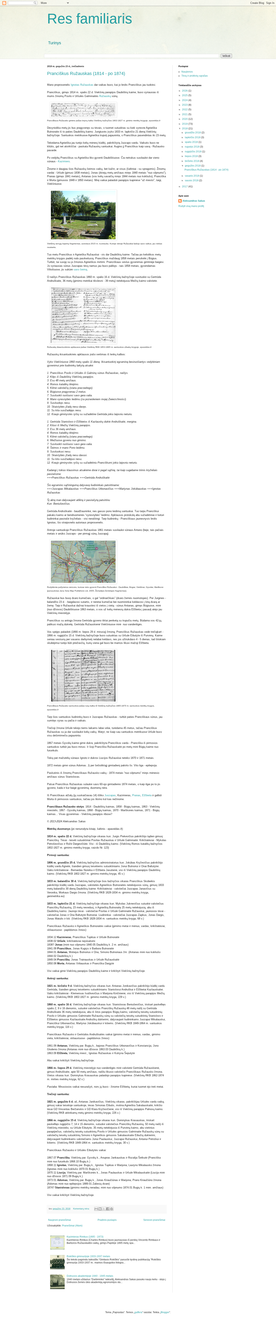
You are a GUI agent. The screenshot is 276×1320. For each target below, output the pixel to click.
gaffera (138, 1312)
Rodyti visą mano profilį (191, 206)
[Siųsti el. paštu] (96, 1209)
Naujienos (187, 71)
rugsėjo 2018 (192, 146)
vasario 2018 (192, 175)
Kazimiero (64, 161)
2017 (185, 186)
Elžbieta (147, 795)
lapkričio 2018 (193, 137)
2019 (185, 123)
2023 (185, 104)
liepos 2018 (191, 156)
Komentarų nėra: (81, 1208)
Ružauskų (105, 96)
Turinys (54, 43)
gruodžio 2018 (193, 132)
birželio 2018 (192, 161)
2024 (185, 100)
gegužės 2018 (193, 165)
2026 (185, 90)
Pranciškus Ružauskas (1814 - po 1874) (86, 73)
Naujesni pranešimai (59, 1220)
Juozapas (110, 795)
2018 (185, 128)
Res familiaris (89, 18)
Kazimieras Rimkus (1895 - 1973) (85, 1236)
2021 (185, 114)
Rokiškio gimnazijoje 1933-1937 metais (88, 1256)
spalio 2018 (191, 142)
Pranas (136, 795)
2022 (185, 109)
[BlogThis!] (100, 1209)
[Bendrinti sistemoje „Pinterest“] (112, 1209)
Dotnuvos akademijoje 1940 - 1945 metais (90, 1276)
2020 (185, 119)
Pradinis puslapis (107, 1220)
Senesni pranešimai (154, 1220)
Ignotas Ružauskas (82, 84)
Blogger (165, 1312)
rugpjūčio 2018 (193, 151)
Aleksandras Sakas (193, 200)
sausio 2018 (192, 180)
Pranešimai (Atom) (72, 1225)
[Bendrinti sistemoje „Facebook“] (108, 1209)
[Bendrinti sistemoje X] (104, 1209)
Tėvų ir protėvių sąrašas (194, 75)
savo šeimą (80, 269)
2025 (185, 95)
